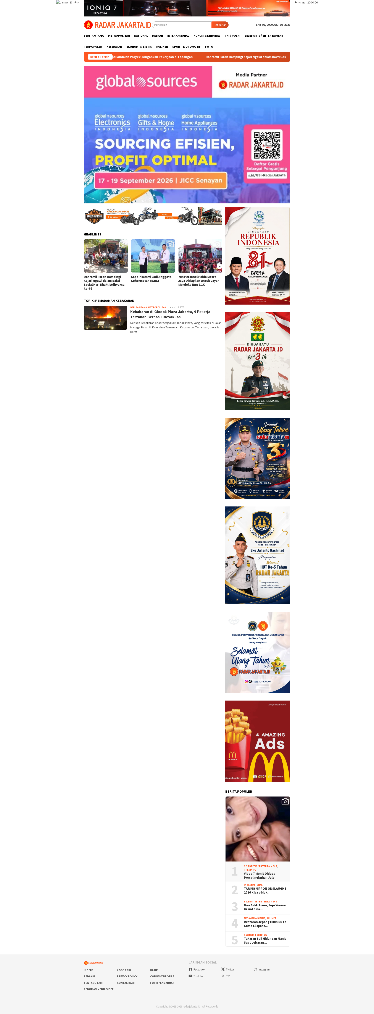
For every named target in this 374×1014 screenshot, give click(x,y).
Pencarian (220, 25)
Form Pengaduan (162, 983)
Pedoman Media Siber (99, 989)
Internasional (253, 884)
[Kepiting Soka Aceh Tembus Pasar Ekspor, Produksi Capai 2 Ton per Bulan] (200, 256)
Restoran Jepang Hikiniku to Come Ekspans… (265, 924)
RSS (228, 976)
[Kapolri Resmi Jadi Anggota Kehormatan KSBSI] (106, 256)
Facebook (199, 969)
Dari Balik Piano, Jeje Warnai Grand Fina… (265, 907)
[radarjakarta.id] (118, 24)
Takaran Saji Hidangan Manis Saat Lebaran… (265, 940)
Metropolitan (157, 307)
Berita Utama (138, 307)
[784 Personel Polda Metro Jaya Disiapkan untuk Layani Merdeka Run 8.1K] (153, 256)
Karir (154, 970)
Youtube (198, 976)
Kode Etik (124, 970)
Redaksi (89, 976)
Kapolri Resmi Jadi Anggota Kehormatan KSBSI (104, 279)
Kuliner (271, 918)
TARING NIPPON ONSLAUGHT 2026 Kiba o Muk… (265, 890)
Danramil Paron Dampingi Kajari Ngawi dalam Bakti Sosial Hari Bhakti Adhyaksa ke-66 (217, 57)
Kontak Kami (126, 983)
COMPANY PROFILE (162, 976)
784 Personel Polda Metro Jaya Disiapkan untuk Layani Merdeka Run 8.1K (152, 281)
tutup (76, 2)
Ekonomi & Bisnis (254, 918)
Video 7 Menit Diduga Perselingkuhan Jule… (260, 875)
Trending (250, 869)
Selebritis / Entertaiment (260, 866)
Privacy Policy (127, 976)
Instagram (265, 969)
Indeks (89, 970)
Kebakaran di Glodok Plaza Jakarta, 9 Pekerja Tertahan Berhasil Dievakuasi (170, 314)
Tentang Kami (93, 983)
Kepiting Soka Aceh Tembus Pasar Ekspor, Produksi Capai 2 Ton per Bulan (199, 281)
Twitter (230, 969)
